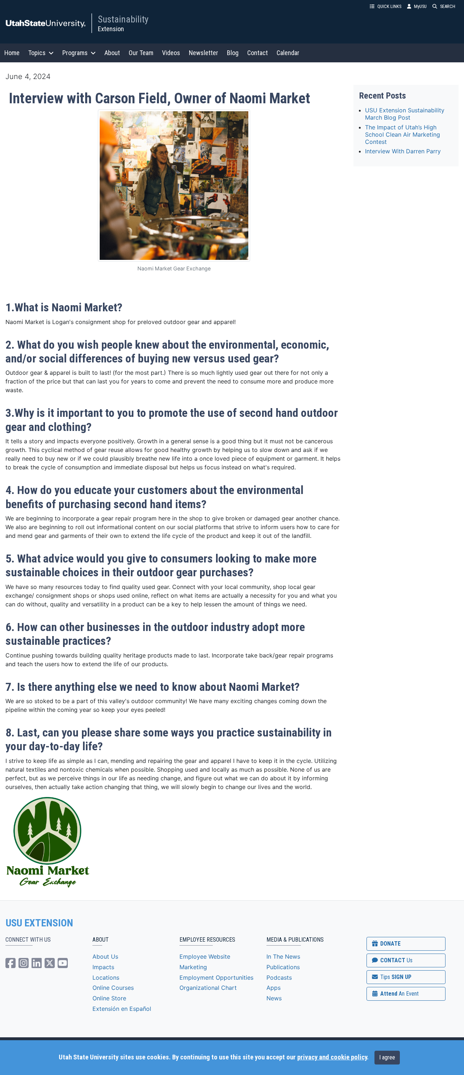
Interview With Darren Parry (403, 151)
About (112, 53)
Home (12, 53)
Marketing (193, 967)
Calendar (288, 53)
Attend (399, 993)
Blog (233, 53)
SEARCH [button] (447, 6)
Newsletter (203, 53)
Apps (273, 987)
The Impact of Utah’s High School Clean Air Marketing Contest (402, 134)
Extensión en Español (121, 1008)
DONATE (390, 943)
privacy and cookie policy (332, 1057)
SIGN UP (395, 977)
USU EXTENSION (39, 923)
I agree (387, 1057)
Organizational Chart (208, 987)
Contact (257, 53)
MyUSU (420, 6)
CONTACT (396, 960)
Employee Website (204, 956)
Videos (171, 53)
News (274, 998)
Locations (105, 977)
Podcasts (279, 977)
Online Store (109, 998)
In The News (283, 956)
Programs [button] (75, 53)
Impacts (103, 967)
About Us (105, 956)
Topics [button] (37, 53)
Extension (111, 29)
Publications (283, 967)
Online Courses (113, 987)
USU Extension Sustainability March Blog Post (404, 114)
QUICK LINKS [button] (389, 6)
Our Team (141, 53)
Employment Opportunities (216, 977)
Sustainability (123, 19)
